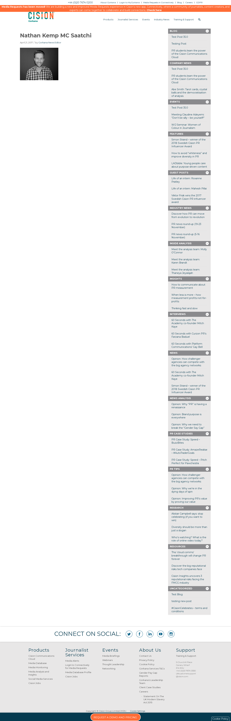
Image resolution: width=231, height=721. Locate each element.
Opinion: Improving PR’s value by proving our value (189, 500)
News (174, 352)
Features (176, 133)
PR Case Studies (181, 433)
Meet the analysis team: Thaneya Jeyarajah (185, 271)
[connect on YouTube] (160, 634)
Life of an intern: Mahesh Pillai (189, 188)
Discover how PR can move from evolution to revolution (188, 215)
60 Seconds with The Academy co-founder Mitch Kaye (187, 323)
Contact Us (145, 655)
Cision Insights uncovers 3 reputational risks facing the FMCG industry (187, 579)
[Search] (199, 19)
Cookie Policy (146, 664)
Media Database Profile (78, 672)
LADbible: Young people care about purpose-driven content (189, 165)
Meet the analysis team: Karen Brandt (185, 261)
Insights (176, 278)
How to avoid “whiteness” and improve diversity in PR (189, 155)
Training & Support (186, 655)
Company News (180, 63)
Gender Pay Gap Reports (148, 674)
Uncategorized (181, 588)
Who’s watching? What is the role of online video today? (188, 539)
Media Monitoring (38, 667)
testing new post (181, 601)
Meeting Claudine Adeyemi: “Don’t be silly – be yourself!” (187, 116)
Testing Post (178, 43)
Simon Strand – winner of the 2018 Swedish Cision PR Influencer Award (188, 143)
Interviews (178, 314)
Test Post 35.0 (179, 36)
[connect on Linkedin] (150, 634)
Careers (143, 691)
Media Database (37, 663)
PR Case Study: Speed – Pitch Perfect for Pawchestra (189, 461)
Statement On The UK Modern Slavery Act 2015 (154, 699)
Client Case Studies (149, 687)
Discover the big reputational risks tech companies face (188, 567)
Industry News (181, 208)
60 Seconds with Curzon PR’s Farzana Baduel (188, 335)
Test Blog (177, 594)
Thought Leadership (113, 664)
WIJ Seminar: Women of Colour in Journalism (186, 126)
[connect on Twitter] (129, 634)
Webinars (107, 660)
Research (176, 507)
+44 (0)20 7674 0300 (186, 670)
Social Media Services (40, 679)
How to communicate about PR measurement (188, 286)
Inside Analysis (181, 243)
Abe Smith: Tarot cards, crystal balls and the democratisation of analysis (189, 92)
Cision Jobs (34, 683)
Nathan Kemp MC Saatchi (55, 35)
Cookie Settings (137, 711)
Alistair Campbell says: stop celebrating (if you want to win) (187, 517)
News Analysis (180, 398)
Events (175, 101)
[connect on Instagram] (171, 634)
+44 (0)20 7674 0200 (80, 2)
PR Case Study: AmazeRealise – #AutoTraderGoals (189, 451)
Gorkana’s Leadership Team (151, 681)
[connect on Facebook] (139, 634)
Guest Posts (179, 172)
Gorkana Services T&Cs (152, 668)
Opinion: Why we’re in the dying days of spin (186, 490)
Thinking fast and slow (184, 308)
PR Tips (175, 469)
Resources (178, 546)
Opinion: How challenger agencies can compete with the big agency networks (187, 362)
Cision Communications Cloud (41, 657)
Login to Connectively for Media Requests (77, 666)
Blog (173, 30)
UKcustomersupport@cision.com (186, 675)
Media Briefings (111, 655)
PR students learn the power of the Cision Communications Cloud (189, 54)
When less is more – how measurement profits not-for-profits (188, 298)
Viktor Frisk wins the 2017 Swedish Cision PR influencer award (188, 199)
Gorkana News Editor (49, 42)
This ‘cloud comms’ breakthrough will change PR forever (188, 555)
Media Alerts (72, 660)
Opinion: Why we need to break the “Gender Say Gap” (187, 426)
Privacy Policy (146, 660)
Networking (108, 668)
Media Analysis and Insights (38, 673)
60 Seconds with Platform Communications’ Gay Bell (187, 345)
